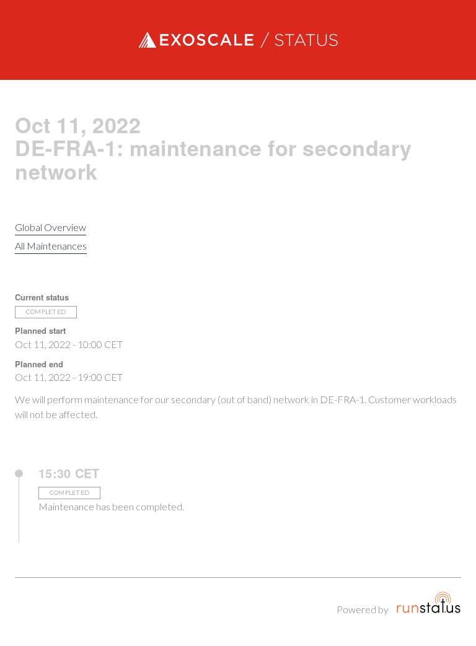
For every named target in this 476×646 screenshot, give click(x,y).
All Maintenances (51, 245)
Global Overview (50, 227)
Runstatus (428, 602)
